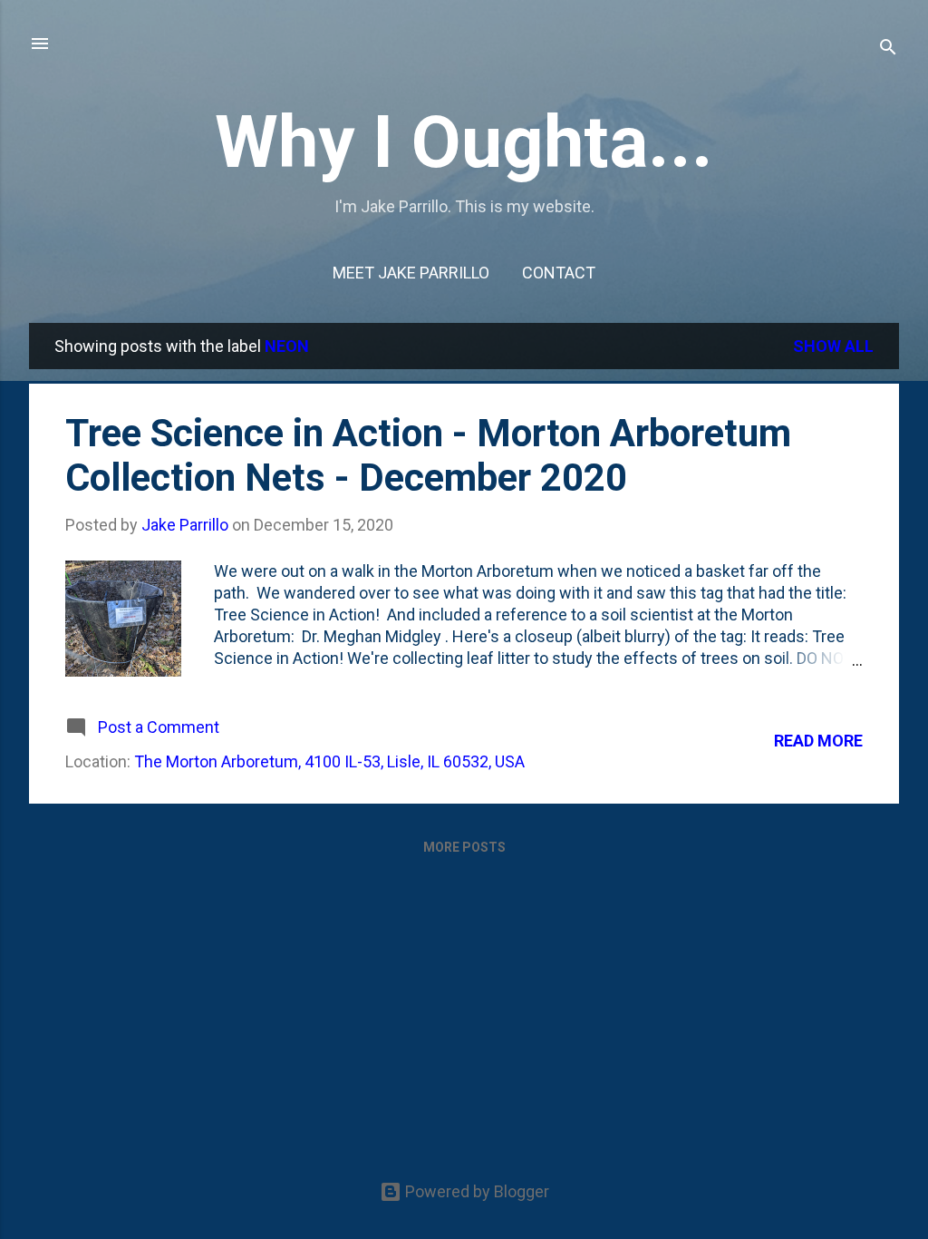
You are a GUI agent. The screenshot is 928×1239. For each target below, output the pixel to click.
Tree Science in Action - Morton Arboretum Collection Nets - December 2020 (428, 455)
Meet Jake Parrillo (411, 272)
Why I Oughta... (464, 142)
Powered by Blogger (475, 1191)
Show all (833, 346)
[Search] (888, 49)
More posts (464, 847)
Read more (818, 740)
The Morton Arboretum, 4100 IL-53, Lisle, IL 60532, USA (329, 761)
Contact (558, 272)
